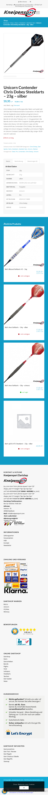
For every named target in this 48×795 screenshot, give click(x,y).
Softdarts (7, 671)
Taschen (6, 676)
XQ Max (6, 609)
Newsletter (7, 545)
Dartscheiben (8, 661)
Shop (6, 20)
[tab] (8, 161)
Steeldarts (22, 23)
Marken (35, 149)
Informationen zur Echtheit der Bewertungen (21, 792)
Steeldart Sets (31, 23)
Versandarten (8, 538)
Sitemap (6, 761)
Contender (22, 151)
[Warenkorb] (30, 1)
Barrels (6, 664)
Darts (16, 23)
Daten (8, 161)
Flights (6, 666)
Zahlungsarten (9, 536)
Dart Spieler (8, 679)
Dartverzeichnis (9, 749)
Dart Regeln (8, 754)
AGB (5, 540)
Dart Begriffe (8, 759)
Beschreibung (19, 161)
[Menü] (36, 12)
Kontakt (6, 543)
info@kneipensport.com (16, 513)
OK (24, 787)
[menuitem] (22, 1)
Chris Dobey (33, 146)
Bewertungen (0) (32, 161)
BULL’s (6, 604)
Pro (17, 151)
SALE (5, 669)
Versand (16, 105)
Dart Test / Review (10, 751)
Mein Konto (23, 2)
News (5, 681)
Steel (13, 151)
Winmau (6, 612)
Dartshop (9, 5)
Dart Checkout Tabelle (11, 756)
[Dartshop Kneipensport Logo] (20, 12)
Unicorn (30, 149)
